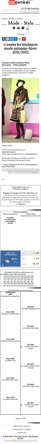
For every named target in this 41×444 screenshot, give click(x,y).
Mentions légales (21, 426)
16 (21, 172)
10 (30, 170)
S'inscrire (35, 12)
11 (34, 170)
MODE (11, 19)
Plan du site (8, 441)
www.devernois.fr (9, 152)
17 (24, 172)
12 (37, 170)
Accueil (4, 19)
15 (17, 172)
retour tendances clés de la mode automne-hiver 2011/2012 (20, 165)
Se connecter (25, 12)
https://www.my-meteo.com (30, 216)
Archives (20, 19)
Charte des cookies (21, 429)
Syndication (19, 441)
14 (13, 172)
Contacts (21, 433)
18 (28, 172)
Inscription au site (30, 441)
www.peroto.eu (31, 154)
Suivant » (34, 172)
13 (10, 172)
